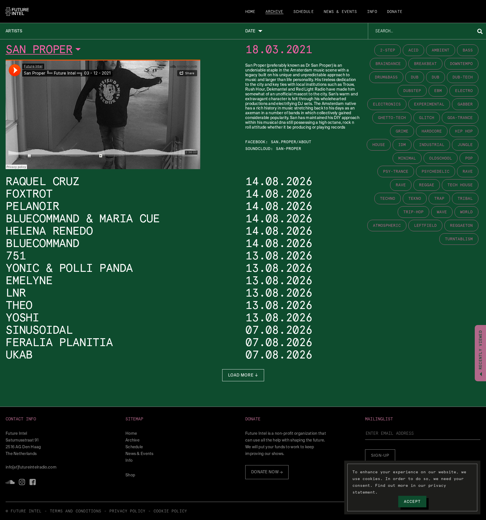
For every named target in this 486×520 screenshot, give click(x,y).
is (22, 482)
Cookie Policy (170, 511)
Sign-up (380, 455)
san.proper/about (291, 142)
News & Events (340, 12)
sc (10, 482)
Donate (394, 12)
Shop (130, 475)
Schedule (303, 12)
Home (250, 12)
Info (372, 12)
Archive (275, 12)
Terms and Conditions (75, 511)
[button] (63, 419)
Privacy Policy (127, 511)
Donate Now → (267, 471)
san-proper (288, 148)
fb (33, 482)
